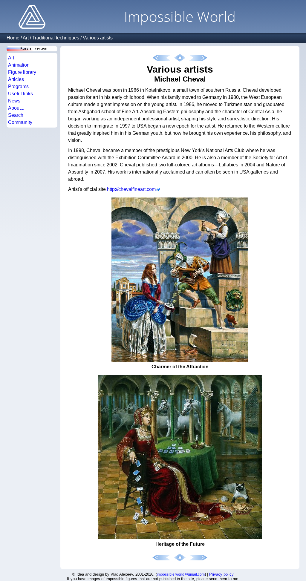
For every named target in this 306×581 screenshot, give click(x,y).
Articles (16, 79)
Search (15, 115)
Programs (18, 86)
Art (26, 37)
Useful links (20, 93)
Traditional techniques (55, 37)
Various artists (98, 37)
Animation (19, 65)
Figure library (22, 72)
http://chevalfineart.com (131, 189)
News (14, 100)
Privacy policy (221, 574)
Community (20, 122)
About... (16, 108)
